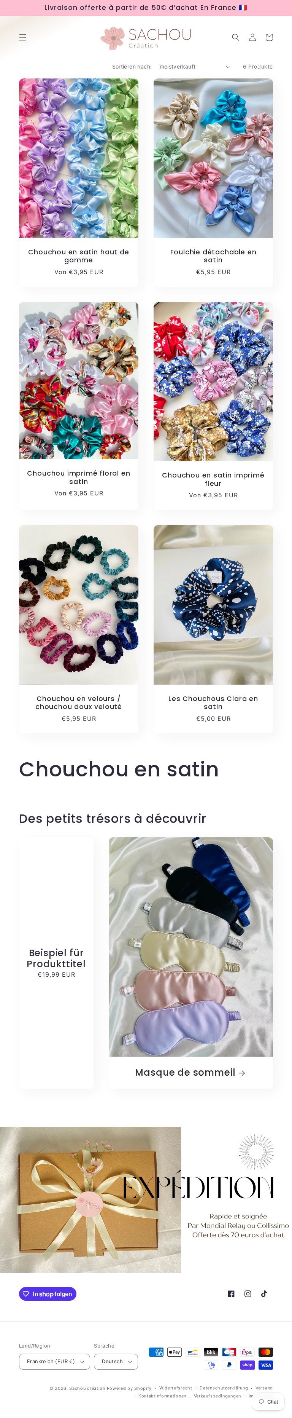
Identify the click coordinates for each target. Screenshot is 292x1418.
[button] (22, 37)
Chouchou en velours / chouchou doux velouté (78, 703)
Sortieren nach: (132, 66)
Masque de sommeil (185, 1072)
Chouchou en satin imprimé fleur (213, 479)
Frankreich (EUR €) (51, 1361)
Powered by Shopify (129, 1388)
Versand (264, 1388)
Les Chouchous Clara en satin (213, 703)
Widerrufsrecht (175, 1388)
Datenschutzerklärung (224, 1388)
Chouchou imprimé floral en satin (78, 477)
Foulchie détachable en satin (213, 256)
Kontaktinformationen (162, 1396)
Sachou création (87, 1388)
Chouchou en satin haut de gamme (78, 256)
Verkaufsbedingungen (217, 1396)
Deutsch (112, 1361)
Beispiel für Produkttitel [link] (56, 958)
